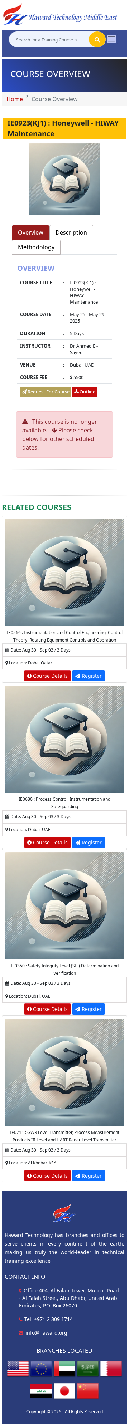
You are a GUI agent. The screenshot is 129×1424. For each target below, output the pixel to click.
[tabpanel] (64, 333)
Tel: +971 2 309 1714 (48, 1319)
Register (91, 675)
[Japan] (64, 1391)
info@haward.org (46, 1332)
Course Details (50, 675)
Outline (86, 391)
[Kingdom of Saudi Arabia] (88, 1368)
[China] (88, 1391)
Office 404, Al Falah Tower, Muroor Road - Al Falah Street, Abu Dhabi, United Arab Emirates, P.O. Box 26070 (69, 1298)
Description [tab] (71, 232)
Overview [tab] (30, 232)
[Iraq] (41, 1391)
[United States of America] (18, 1368)
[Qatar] (111, 1368)
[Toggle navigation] (111, 39)
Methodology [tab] (36, 247)
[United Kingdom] (41, 1368)
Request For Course (48, 391)
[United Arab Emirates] (64, 1368)
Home (14, 99)
